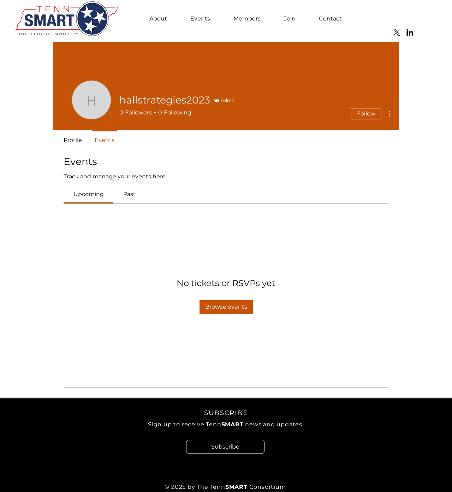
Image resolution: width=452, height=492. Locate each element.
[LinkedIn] (410, 32)
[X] (397, 32)
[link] (88, 194)
